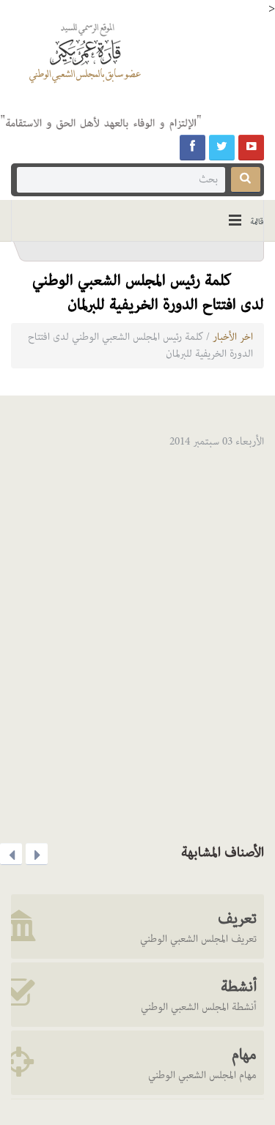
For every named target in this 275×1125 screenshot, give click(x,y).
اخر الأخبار (233, 337)
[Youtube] (251, 147)
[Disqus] (137, 641)
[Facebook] (192, 147)
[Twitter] (222, 147)
